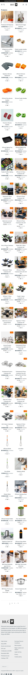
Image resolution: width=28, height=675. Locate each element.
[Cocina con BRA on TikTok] (4, 674)
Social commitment (6, 646)
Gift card (3, 648)
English (4, 666)
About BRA (3, 643)
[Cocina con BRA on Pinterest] (8, 674)
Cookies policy (18, 656)
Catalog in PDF (4, 658)
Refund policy (18, 645)
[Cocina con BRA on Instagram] (1, 674)
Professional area (5, 655)
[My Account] (23, 4)
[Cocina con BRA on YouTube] (11, 674)
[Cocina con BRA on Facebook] (6, 674)
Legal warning (18, 652)
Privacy (16, 654)
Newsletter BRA (5, 653)
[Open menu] (2, 4)
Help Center (4, 641)
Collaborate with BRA (6, 651)
